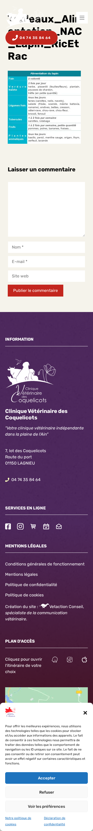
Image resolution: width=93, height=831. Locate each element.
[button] (85, 712)
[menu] (82, 17)
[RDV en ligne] (46, 527)
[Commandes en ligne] (33, 527)
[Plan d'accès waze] (54, 660)
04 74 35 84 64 (26, 479)
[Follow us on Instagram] (20, 527)
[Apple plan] (84, 660)
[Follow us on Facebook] (8, 527)
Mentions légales (21, 574)
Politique (13, 595)
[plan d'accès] (69, 660)
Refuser (46, 792)
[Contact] (59, 527)
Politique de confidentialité (31, 584)
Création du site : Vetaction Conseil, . (44, 612)
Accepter (46, 778)
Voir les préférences (46, 806)
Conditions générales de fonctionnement (44, 564)
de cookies (33, 595)
